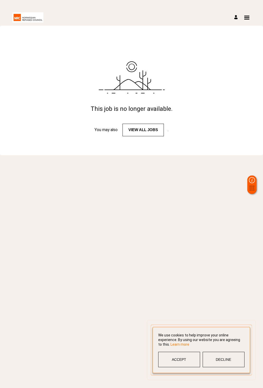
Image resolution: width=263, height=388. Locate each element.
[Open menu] (247, 17)
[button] (252, 189)
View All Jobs (143, 130)
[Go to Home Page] (27, 17)
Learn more (180, 344)
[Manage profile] (236, 17)
